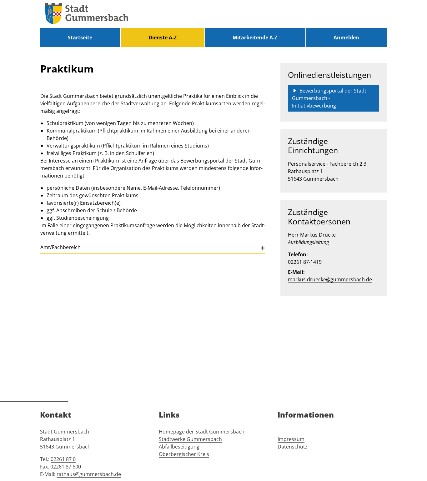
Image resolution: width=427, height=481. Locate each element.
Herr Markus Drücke (312, 234)
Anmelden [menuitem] (346, 37)
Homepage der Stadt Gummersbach (201, 431)
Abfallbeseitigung (179, 446)
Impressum (291, 439)
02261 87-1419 (305, 261)
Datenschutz (293, 446)
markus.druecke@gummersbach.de (330, 279)
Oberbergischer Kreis (184, 454)
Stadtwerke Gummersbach (190, 439)
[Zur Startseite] (86, 14)
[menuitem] (80, 37)
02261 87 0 (63, 459)
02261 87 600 (65, 466)
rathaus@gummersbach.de (89, 474)
